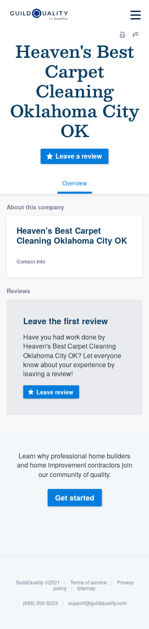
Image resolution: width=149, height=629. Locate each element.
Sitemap (86, 587)
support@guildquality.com (97, 602)
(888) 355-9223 (40, 602)
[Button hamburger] (135, 15)
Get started (74, 497)
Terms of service (88, 582)
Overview (74, 183)
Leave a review (78, 156)
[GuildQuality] (38, 15)
